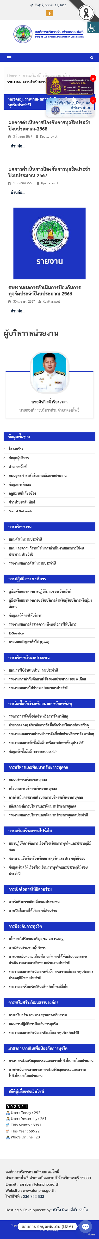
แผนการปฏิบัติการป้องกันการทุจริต (33, 1024)
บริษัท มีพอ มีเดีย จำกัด (69, 1209)
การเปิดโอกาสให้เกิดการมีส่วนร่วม (33, 910)
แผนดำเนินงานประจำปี (25, 539)
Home (91, 1234)
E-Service (16, 633)
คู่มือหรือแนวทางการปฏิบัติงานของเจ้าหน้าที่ (40, 591)
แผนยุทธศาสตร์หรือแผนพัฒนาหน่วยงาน (38, 475)
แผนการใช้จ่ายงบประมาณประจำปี (33, 670)
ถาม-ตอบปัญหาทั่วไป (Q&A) (29, 642)
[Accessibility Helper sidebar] (93, 27)
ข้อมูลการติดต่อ (20, 484)
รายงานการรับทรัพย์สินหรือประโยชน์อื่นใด (38, 986)
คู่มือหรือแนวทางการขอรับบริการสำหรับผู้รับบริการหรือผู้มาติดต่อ (50, 603)
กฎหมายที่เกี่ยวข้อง (22, 493)
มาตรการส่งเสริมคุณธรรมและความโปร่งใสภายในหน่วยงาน (51, 1060)
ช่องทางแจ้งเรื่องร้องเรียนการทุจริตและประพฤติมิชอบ (47, 858)
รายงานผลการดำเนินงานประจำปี (32, 563)
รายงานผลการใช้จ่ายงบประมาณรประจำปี (38, 688)
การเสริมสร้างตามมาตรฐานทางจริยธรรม (38, 1015)
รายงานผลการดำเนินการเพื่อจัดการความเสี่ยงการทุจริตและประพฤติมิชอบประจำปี (51, 974)
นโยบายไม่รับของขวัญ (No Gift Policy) (36, 939)
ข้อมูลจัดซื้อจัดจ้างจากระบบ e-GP (32, 751)
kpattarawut (48, 136)
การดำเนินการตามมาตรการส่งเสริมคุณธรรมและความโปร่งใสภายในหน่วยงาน (47, 1072)
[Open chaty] (85, 1226)
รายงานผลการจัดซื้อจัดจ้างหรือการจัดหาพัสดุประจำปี (46, 743)
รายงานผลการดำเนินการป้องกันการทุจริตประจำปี (44, 1032)
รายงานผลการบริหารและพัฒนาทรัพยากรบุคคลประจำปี (48, 815)
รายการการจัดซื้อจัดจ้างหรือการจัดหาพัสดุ (38, 716)
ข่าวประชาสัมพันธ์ (22, 502)
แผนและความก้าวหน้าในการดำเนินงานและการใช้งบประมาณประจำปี (46, 551)
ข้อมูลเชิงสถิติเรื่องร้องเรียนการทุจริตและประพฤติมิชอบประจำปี (48, 870)
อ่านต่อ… (18, 145)
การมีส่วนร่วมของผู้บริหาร (27, 947)
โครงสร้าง (16, 449)
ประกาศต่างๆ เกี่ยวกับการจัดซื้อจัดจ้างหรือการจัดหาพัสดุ (49, 725)
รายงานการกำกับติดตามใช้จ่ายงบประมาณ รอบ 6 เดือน (47, 679)
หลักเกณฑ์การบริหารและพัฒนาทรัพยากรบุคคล (42, 806)
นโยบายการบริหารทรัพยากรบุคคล (33, 788)
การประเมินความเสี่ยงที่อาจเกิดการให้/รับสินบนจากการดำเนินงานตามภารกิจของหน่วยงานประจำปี (48, 959)
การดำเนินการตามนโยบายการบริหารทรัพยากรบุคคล (46, 797)
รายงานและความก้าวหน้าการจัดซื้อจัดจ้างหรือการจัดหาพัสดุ (51, 734)
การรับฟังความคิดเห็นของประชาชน (34, 902)
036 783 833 (33, 1196)
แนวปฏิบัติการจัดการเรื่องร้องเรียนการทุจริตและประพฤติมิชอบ (50, 846)
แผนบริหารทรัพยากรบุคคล (28, 779)
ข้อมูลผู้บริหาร (19, 458)
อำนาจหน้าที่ (18, 466)
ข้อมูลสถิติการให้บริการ (25, 615)
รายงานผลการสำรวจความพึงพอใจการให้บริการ (42, 624)
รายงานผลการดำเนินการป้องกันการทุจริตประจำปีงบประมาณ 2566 (44, 290)
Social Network (20, 511)
